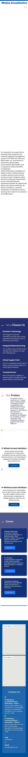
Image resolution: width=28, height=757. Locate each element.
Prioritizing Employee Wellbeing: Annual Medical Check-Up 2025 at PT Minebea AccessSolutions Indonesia (13, 584)
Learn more (14, 465)
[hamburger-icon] (25, 7)
